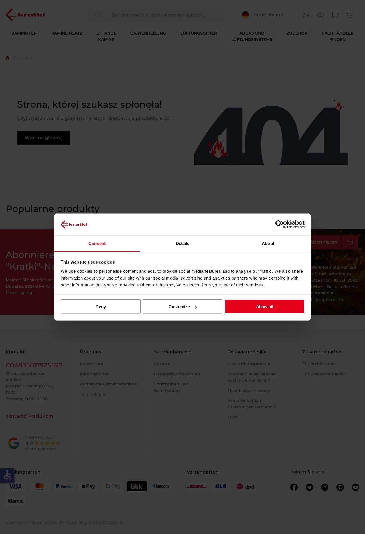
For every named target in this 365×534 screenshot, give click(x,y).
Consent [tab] (97, 243)
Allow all (264, 306)
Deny (101, 306)
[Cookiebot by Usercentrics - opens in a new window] (280, 224)
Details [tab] (183, 243)
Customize (179, 306)
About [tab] (268, 243)
